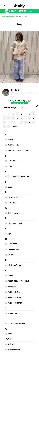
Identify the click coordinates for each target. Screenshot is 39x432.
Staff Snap (10, 16)
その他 (15, 126)
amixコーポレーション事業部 (18, 150)
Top (3, 16)
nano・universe (13, 249)
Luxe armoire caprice (15, 223)
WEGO (10, 334)
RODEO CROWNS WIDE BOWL (18, 281)
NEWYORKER (12, 244)
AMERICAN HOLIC (14, 145)
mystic (10, 233)
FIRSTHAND (12, 203)
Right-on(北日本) (14, 292)
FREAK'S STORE (14, 197)
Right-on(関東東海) (15, 303)
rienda (10, 275)
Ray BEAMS (12, 286)
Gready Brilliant (14, 213)
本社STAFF (11, 344)
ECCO (10, 187)
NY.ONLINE (11, 255)
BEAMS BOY (12, 161)
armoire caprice (14, 350)
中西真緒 (14, 89)
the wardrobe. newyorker (17, 323)
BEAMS (10, 166)
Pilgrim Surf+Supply (15, 265)
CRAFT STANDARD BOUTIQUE (18, 176)
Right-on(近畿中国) (15, 297)
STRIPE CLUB (12, 313)
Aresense (11, 139)
